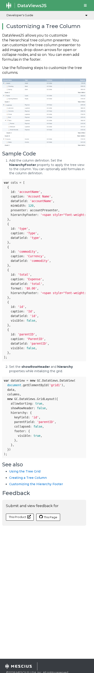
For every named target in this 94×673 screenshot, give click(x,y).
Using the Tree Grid (24, 471)
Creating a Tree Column (28, 478)
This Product (17, 517)
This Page (50, 517)
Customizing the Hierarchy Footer (36, 484)
